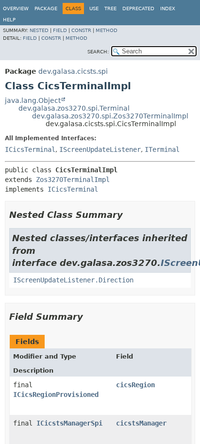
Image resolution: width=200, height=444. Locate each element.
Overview (16, 8)
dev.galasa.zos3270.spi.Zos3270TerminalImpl (110, 116)
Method (106, 30)
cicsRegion (135, 385)
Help (9, 19)
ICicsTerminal (30, 149)
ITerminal (162, 149)
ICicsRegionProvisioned (56, 394)
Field (60, 30)
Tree (110, 8)
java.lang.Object (33, 100)
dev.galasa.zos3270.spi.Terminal (74, 108)
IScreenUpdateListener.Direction (73, 280)
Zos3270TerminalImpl (73, 179)
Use (94, 8)
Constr (81, 30)
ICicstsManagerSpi (69, 423)
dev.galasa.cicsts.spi (73, 71)
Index (167, 8)
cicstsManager (141, 423)
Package (45, 8)
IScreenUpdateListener (100, 149)
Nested (39, 30)
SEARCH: (98, 51)
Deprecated (138, 8)
